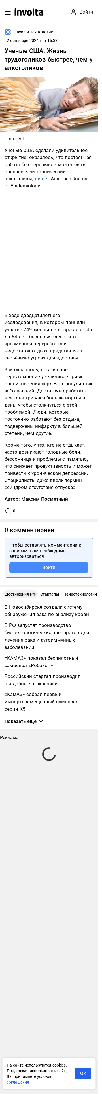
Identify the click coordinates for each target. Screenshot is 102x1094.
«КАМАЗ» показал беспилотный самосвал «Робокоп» (41, 661)
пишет (42, 178)
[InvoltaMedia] (29, 12)
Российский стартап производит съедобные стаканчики (42, 679)
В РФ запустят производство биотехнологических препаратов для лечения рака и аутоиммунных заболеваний (47, 636)
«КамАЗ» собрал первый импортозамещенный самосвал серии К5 (41, 701)
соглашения (18, 1082)
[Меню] (8, 13)
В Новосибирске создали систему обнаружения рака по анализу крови (47, 610)
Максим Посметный (44, 499)
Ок (83, 1073)
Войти (48, 567)
